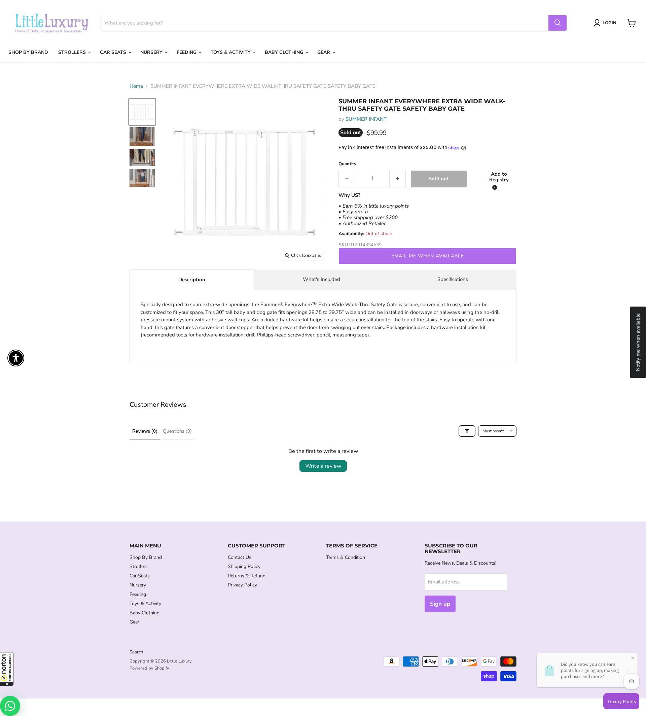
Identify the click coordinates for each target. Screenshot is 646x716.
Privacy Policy (242, 585)
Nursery (152, 52)
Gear (324, 52)
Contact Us (239, 557)
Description (191, 279)
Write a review (323, 466)
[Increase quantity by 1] (398, 178)
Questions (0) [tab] (177, 431)
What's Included (321, 279)
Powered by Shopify (149, 668)
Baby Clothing (284, 52)
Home (136, 86)
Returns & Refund (246, 576)
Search (136, 652)
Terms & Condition (345, 557)
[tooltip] (494, 187)
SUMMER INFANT (366, 119)
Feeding (187, 52)
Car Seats (114, 52)
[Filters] (467, 431)
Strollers (72, 52)
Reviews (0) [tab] (144, 431)
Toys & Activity (231, 52)
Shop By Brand (28, 52)
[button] (6, 669)
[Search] (557, 23)
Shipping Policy (244, 566)
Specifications (452, 279)
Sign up (440, 604)
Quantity (347, 164)
